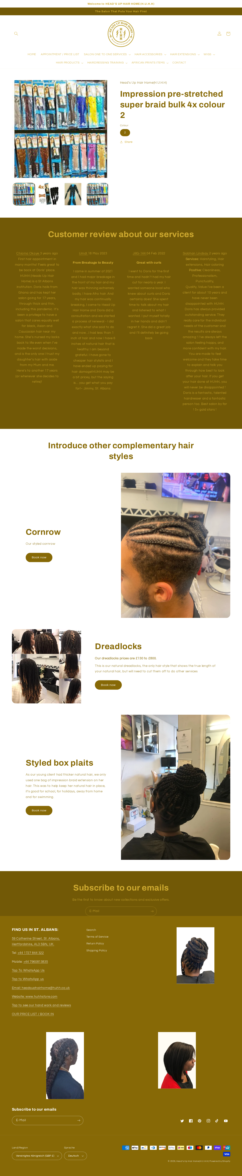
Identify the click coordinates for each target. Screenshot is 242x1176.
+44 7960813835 (35, 961)
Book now (39, 557)
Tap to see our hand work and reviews (41, 1005)
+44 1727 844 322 (31, 953)
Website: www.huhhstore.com (34, 996)
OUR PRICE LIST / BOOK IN (33, 1014)
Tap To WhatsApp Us (28, 970)
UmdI (83, 253)
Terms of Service (97, 936)
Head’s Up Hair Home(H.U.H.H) (192, 1161)
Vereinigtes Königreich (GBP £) (35, 1156)
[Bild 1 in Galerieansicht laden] (24, 194)
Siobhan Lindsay (196, 253)
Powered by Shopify (219, 1161)
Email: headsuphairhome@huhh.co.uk (41, 988)
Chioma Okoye (28, 253)
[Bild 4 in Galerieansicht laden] (97, 194)
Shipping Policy (96, 950)
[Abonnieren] (152, 911)
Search (91, 930)
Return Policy (95, 943)
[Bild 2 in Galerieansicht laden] (48, 194)
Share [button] (129, 142)
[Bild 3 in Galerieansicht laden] (73, 194)
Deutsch (73, 1156)
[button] (16, 33)
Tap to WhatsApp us (28, 979)
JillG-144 (140, 253)
